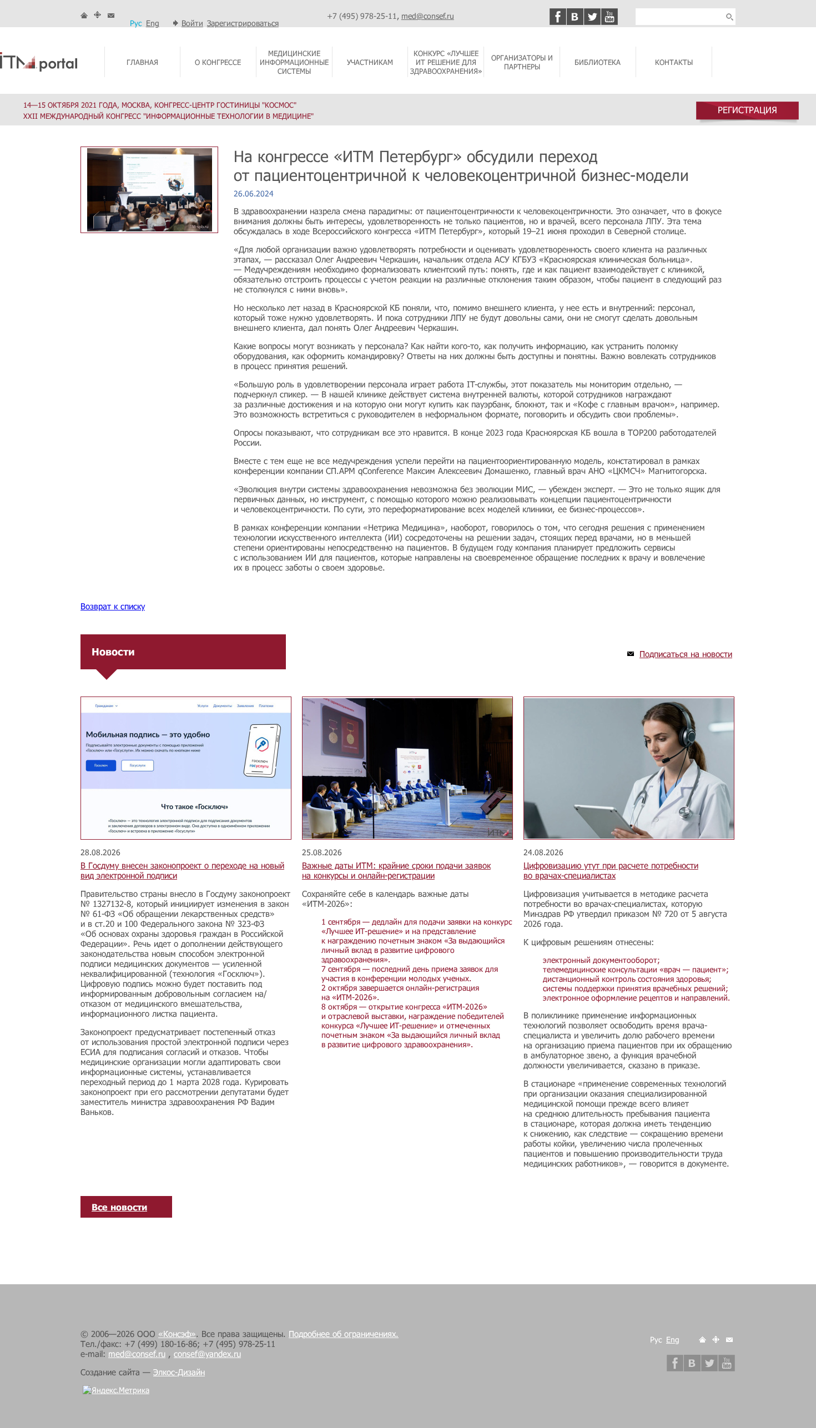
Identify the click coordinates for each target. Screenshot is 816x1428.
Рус (136, 23)
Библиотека (598, 62)
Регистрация (747, 109)
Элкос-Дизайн (179, 1372)
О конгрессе (218, 62)
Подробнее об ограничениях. (344, 1334)
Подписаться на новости (685, 654)
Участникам (370, 62)
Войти (192, 23)
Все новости (119, 1207)
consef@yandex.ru (207, 1354)
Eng (152, 23)
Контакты (674, 62)
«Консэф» (177, 1334)
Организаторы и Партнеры (522, 62)
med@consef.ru (427, 16)
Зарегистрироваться (243, 23)
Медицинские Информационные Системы (294, 62)
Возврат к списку (112, 606)
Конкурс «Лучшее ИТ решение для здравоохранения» (446, 62)
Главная (142, 62)
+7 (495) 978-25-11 (362, 16)
